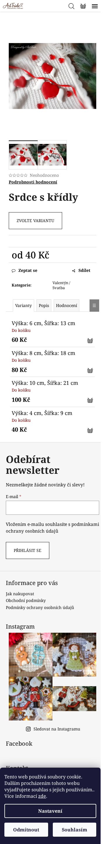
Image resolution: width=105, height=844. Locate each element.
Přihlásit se (27, 550)
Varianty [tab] (23, 305)
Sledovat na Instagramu (57, 729)
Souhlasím (74, 829)
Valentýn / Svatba (61, 285)
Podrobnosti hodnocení (33, 182)
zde (42, 796)
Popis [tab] (44, 305)
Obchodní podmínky (26, 600)
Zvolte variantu (35, 220)
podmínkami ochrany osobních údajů (52, 527)
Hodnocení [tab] (66, 305)
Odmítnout (26, 829)
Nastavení (50, 811)
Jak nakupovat (20, 593)
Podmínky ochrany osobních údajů (40, 607)
